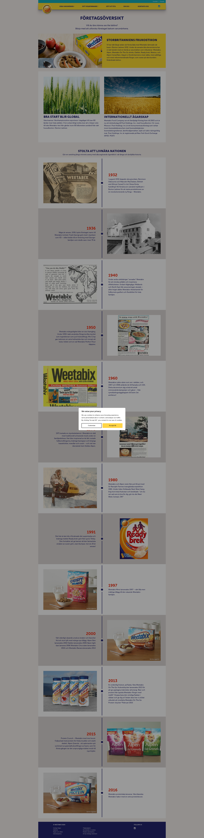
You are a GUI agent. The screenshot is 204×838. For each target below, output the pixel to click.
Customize (91, 425)
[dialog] (102, 419)
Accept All (112, 425)
